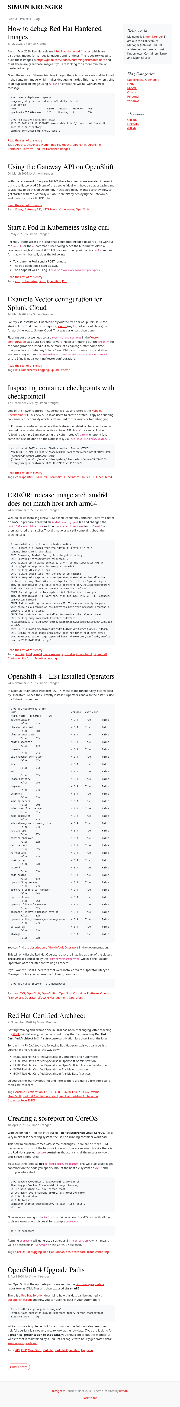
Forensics (56, 477)
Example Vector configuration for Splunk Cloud (55, 303)
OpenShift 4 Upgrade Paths (46, 1269)
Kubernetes (66, 209)
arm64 (37, 654)
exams (95, 1092)
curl (17, 281)
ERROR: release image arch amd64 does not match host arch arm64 (58, 499)
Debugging (34, 1252)
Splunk (55, 370)
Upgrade (87, 1350)
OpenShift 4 (104, 477)
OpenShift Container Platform (79, 993)
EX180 (48, 1092)
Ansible (20, 1092)
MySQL (132, 88)
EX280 (57, 1092)
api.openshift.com (20, 1300)
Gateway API (32, 209)
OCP (92, 477)
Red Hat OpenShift (67, 1350)
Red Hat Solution (32, 1295)
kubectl (66, 145)
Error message (53, 654)
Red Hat (48, 1350)
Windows (133, 101)
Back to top (90, 1398)
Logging (43, 370)
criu (46, 477)
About (13, 19)
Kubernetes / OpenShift (143, 80)
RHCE (16, 1034)
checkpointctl (24, 477)
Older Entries (19, 1367)
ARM (29, 654)
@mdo (123, 1391)
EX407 (76, 1092)
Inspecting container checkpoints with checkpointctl (61, 391)
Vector (62, 326)
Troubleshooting (46, 658)
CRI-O (38, 477)
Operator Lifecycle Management (46, 998)
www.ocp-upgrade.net (22, 1343)
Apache (20, 145)
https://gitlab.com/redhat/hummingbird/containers (70, 60)
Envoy (19, 209)
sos (68, 1252)
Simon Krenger (35, 6)
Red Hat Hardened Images (73, 51)
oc (16, 993)
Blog (37, 19)
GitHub (132, 120)
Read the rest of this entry (25, 140)
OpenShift (79, 145)
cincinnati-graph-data (90, 1284)
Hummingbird (50, 145)
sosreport (78, 1252)
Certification (34, 1092)
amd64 (19, 654)
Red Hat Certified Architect (46, 1015)
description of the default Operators (54, 947)
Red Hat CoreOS (54, 1252)
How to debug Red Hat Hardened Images (55, 32)
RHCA (32, 1100)
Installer (70, 654)
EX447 (85, 1092)
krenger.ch (59, 1391)
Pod (64, 281)
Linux (42, 281)
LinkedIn (133, 124)
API (17, 1350)
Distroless (33, 145)
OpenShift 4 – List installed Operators (61, 676)
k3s (17, 370)
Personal (133, 97)
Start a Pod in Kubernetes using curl (58, 227)
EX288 (67, 1092)
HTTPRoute (50, 209)
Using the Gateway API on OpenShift (61, 166)
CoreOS (20, 1252)
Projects (25, 19)
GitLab (131, 128)
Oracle (131, 92)
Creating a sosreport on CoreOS (53, 1118)
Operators (76, 998)
